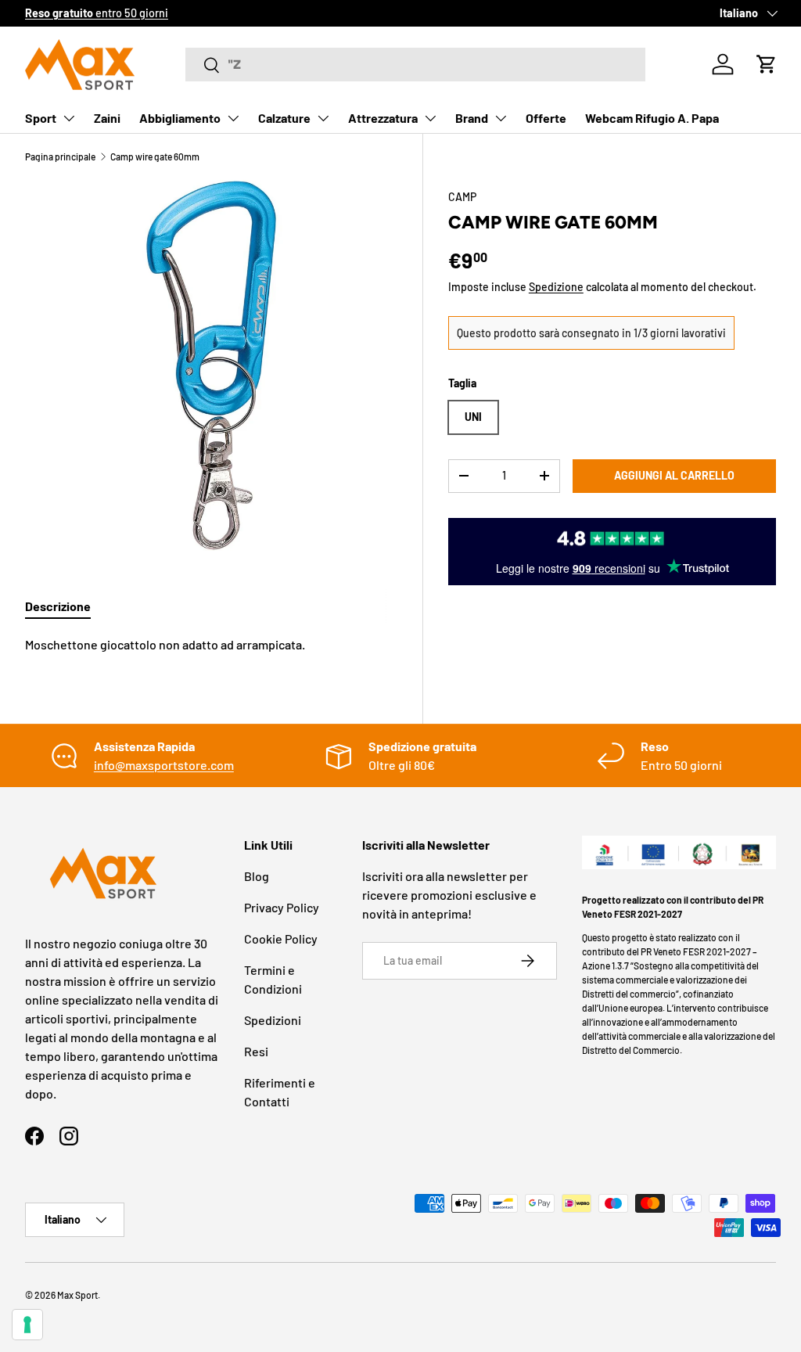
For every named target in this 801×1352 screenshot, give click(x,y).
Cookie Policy (281, 938)
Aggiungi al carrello (674, 475)
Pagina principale (60, 156)
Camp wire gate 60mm (154, 156)
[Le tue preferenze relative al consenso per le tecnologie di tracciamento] (27, 1324)
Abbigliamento (180, 117)
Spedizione (556, 286)
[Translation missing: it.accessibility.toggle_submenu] (68, 118)
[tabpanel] (211, 644)
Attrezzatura (383, 117)
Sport (40, 117)
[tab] (58, 606)
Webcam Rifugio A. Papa (652, 117)
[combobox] (415, 64)
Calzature (284, 117)
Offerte (546, 117)
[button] (766, 64)
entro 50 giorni (96, 13)
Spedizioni (272, 1019)
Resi (256, 1051)
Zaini (107, 117)
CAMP (462, 196)
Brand (471, 117)
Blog (256, 875)
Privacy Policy (281, 907)
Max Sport (77, 1294)
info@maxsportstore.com (164, 764)
